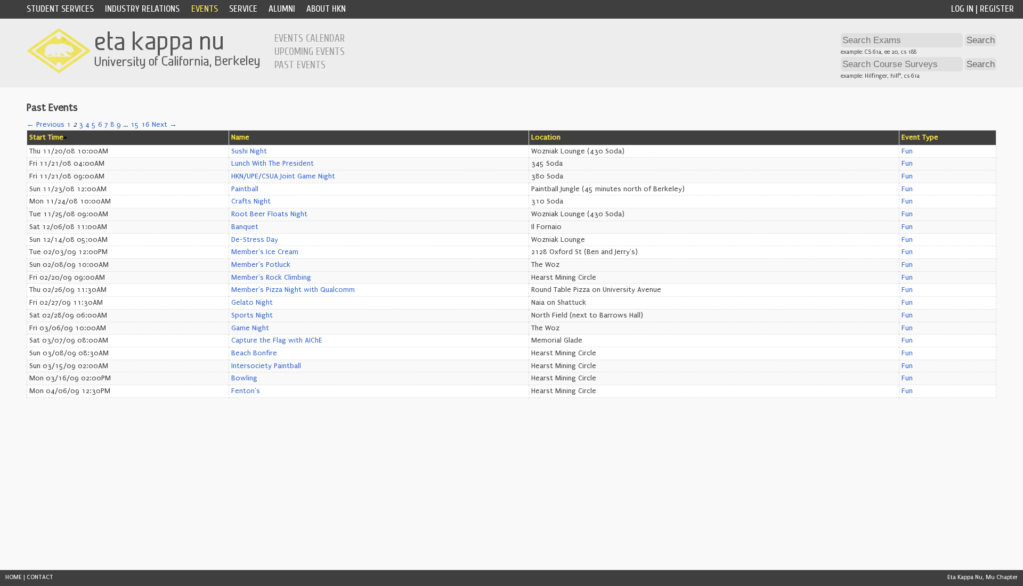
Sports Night (252, 315)
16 (145, 124)
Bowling (244, 378)
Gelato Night (252, 302)
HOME (13, 577)
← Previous (45, 124)
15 (135, 124)
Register (997, 9)
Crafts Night (251, 201)
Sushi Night (249, 151)
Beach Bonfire (254, 353)
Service (243, 9)
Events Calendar (309, 38)
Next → (164, 124)
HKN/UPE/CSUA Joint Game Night (283, 176)
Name (240, 137)
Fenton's (245, 391)
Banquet (244, 227)
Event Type (920, 137)
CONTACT (40, 577)
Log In (962, 9)
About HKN (326, 9)
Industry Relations (142, 9)
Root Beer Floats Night (269, 214)
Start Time (46, 137)
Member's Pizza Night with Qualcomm (293, 290)
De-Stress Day (254, 239)
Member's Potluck (260, 265)
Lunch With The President (272, 163)
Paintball (244, 189)
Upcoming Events (309, 52)
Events (204, 9)
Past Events (300, 65)
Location (546, 137)
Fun (907, 151)
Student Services (60, 9)
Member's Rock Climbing (271, 277)
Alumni (282, 9)
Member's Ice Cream (264, 252)
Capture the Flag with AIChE (276, 340)
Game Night (250, 328)
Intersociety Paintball (266, 366)
